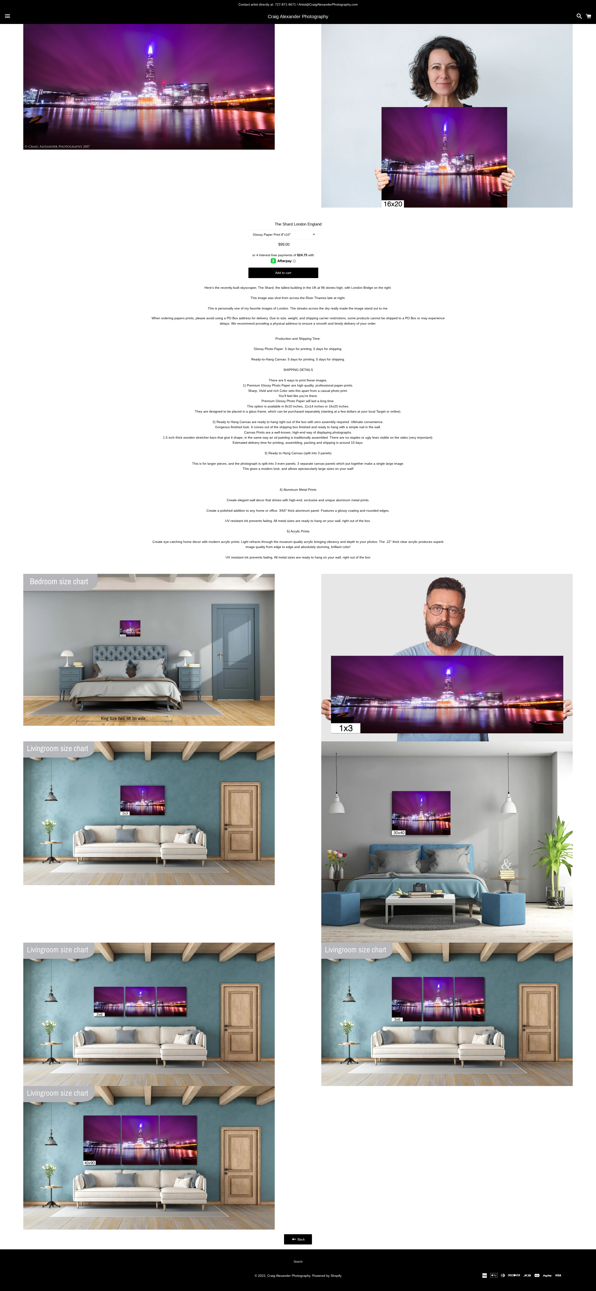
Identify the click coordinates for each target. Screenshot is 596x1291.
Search (298, 1261)
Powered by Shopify (327, 1276)
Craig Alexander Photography (298, 16)
